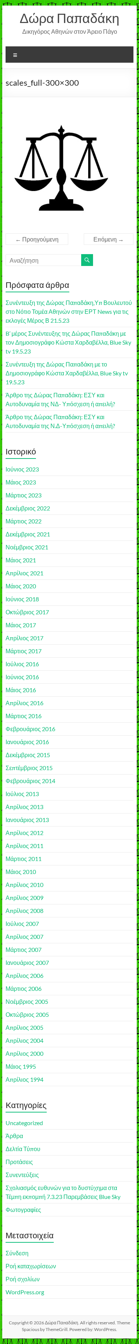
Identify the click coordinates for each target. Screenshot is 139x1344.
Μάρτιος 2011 (24, 858)
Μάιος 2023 (21, 482)
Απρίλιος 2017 (24, 637)
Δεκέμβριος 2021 (28, 534)
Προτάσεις (19, 1161)
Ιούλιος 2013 (22, 793)
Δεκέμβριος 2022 (28, 508)
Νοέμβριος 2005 (27, 1001)
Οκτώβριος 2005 (27, 1014)
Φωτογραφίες (23, 1209)
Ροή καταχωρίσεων (31, 1265)
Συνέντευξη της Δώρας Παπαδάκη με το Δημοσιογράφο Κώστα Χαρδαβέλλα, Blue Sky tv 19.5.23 (67, 373)
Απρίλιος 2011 (24, 845)
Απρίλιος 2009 (24, 897)
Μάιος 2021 (21, 559)
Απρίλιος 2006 (24, 975)
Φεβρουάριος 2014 (30, 780)
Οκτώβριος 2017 (27, 611)
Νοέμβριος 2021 (27, 547)
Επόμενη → (108, 239)
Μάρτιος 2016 (24, 715)
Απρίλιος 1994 (24, 1079)
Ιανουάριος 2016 (27, 741)
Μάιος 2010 (21, 871)
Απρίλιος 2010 (24, 884)
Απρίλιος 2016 (24, 702)
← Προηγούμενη (37, 239)
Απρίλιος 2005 (24, 1027)
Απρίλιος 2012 (24, 832)
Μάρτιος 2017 (24, 650)
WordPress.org (25, 1291)
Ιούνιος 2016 (22, 676)
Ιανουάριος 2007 (27, 962)
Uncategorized (24, 1122)
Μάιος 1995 (21, 1066)
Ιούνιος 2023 (22, 469)
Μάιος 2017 (21, 624)
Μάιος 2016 (21, 689)
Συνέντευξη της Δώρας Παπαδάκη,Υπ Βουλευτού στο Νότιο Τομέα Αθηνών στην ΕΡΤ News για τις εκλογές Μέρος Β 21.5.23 (69, 311)
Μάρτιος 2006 (24, 988)
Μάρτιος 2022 (24, 521)
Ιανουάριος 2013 (27, 819)
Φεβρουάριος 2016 (30, 728)
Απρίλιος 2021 (24, 572)
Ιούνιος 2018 (22, 598)
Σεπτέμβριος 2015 (29, 767)
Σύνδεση (17, 1252)
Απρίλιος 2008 (24, 910)
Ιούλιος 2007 (22, 923)
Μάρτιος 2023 (24, 495)
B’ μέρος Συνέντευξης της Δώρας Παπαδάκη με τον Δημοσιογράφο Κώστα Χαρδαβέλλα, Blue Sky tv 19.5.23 (68, 342)
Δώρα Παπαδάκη (69, 18)
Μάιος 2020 (21, 585)
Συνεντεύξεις (22, 1174)
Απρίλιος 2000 (24, 1053)
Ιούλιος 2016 (22, 663)
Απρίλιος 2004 (24, 1040)
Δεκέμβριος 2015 (28, 754)
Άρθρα (14, 1135)
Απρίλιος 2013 (24, 806)
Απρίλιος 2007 (24, 936)
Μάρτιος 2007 (24, 949)
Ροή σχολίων (23, 1278)
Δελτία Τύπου (23, 1148)
